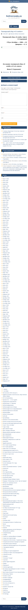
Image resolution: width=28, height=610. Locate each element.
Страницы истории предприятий (11, 550)
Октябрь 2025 (6, 197)
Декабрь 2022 (6, 256)
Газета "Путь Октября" (8, 425)
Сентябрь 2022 (6, 261)
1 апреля (5, 389)
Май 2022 (5, 269)
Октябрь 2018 (6, 344)
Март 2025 (5, 209)
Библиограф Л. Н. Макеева (9, 403)
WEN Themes (14, 608)
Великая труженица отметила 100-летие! (13, 134)
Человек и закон (7, 575)
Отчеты (5, 511)
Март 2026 (5, 187)
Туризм (4, 563)
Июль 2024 (5, 222)
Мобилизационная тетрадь (9, 495)
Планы (4, 518)
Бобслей (5, 416)
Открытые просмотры (8, 509)
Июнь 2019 (5, 330)
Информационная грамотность (10, 450)
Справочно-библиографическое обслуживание (14, 545)
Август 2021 (6, 283)
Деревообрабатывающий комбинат (12, 432)
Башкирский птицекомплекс (9, 401)
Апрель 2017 (6, 377)
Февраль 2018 (6, 359)
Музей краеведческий (8, 504)
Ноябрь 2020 (6, 299)
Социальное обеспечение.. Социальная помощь (14, 540)
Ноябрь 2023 (6, 236)
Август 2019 (6, 326)
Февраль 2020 (6, 316)
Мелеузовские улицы (8, 488)
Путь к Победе (6, 525)
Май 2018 (5, 354)
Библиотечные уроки (8, 414)
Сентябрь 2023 (6, 240)
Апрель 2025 (6, 207)
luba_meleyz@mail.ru (14, 1)
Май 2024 (5, 225)
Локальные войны (7, 477)
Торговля (5, 559)
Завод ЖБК (5, 441)
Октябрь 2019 (6, 323)
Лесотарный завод (7, 472)
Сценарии (5, 556)
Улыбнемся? (6, 565)
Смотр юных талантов (14, 78)
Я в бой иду (5, 593)
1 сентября (5, 391)
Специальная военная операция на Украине (13, 541)
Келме (4, 455)
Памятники (5, 513)
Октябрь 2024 (6, 218)
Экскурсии (5, 588)
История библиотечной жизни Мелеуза (12, 452)
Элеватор (5, 590)
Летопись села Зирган (17, 164)
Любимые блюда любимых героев (11, 479)
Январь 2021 (6, 296)
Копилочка (5, 468)
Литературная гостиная (9, 473)
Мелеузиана (6, 486)
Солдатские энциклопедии (9, 538)
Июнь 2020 (5, 308)
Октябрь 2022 (6, 260)
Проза (4, 524)
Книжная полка (6, 461)
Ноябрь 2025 (6, 195)
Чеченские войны (7, 581)
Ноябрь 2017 (6, 364)
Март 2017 (5, 379)
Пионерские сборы (16, 72)
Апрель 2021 (6, 290)
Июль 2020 (5, 307)
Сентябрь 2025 (6, 198)
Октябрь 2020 (6, 301)
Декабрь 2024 (6, 215)
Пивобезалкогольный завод (10, 515)
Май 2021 (5, 289)
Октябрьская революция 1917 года (11, 507)
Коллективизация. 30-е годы (10, 463)
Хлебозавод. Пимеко (8, 574)
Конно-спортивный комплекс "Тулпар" (12, 466)
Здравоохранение (7, 443)
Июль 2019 (5, 328)
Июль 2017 (5, 372)
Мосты (4, 497)
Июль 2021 (5, 285)
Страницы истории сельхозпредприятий (12, 552)
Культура (5, 470)
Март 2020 (5, 314)
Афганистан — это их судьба (10, 399)
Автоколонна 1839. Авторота (10, 393)
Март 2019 (5, 335)
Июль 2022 (5, 265)
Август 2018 (6, 348)
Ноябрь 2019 (6, 321)
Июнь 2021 (5, 287)
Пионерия (5, 516)
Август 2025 (6, 200)
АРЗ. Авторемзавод (7, 398)
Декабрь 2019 (6, 319)
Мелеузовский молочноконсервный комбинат (14, 490)
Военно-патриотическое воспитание (12, 421)
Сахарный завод (7, 532)
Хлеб (22, 72)
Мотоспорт (6, 499)
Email (2, 112)
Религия (5, 527)
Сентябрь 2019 (6, 325)
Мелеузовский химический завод (11, 493)
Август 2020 (6, 305)
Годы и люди (6, 427)
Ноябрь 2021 (6, 278)
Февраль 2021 (6, 294)
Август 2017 (6, 370)
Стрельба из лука (7, 554)
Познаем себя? (6, 520)
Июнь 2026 (5, 182)
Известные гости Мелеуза (9, 448)
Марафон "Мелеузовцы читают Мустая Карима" (15, 481)
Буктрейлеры (6, 417)
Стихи (4, 549)
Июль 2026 (5, 180)
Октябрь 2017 (6, 366)
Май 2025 (5, 206)
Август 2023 (6, 242)
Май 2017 (5, 375)
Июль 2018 (5, 350)
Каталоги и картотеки (8, 454)
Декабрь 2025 (6, 193)
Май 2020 (5, 310)
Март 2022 (5, 272)
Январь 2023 (6, 254)
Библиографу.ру (14, 16)
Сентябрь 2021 (6, 281)
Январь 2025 (6, 213)
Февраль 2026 (6, 189)
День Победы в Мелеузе (9, 430)
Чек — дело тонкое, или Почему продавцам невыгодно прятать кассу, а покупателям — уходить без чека (14, 144)
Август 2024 (6, 220)
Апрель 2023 (6, 249)
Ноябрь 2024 (6, 216)
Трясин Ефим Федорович (9, 561)
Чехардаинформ (7, 579)
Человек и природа (7, 577)
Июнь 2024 (5, 224)
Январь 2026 (6, 191)
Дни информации (7, 434)
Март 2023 (5, 251)
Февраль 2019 (6, 337)
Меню (15, 26)
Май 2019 (5, 332)
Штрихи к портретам (8, 586)
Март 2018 (5, 357)
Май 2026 (5, 184)
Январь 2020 (6, 317)
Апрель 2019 (6, 334)
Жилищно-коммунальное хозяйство (11, 439)
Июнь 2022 (5, 267)
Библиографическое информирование (12, 408)
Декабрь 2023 (6, 234)
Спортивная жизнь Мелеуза (10, 543)
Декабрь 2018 (6, 341)
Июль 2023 (5, 243)
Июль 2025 (5, 202)
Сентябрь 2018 (6, 346)
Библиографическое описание (10, 410)
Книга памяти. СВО (7, 459)
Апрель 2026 (6, 186)
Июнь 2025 (5, 204)
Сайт (2, 118)
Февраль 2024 (6, 231)
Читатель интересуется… (9, 583)
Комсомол (5, 464)
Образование (6, 72)
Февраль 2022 (6, 274)
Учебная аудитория (7, 567)
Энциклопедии (6, 592)
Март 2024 (5, 229)
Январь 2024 (6, 233)
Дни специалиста (7, 436)
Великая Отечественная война (10, 419)
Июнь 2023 (5, 245)
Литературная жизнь (8, 475)
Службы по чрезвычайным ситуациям (12, 536)
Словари (5, 534)
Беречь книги (14, 81)
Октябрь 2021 (6, 280)
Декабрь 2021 (6, 276)
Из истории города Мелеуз (9, 445)
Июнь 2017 (5, 373)
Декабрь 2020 (6, 298)
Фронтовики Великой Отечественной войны (14, 572)
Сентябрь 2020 (6, 303)
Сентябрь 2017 (6, 368)
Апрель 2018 (6, 355)
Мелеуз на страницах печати (10, 482)
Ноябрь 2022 (6, 258)
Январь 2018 (6, 361)
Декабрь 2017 (6, 363)
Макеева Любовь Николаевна (17, 34)
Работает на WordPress (8, 606)
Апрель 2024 (6, 227)
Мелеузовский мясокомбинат (10, 491)
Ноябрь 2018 (6, 343)
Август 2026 (6, 178)
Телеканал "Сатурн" (8, 558)
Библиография (6, 412)
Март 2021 (5, 292)
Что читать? (6, 584)
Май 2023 (5, 247)
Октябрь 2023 (6, 238)
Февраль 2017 (6, 381)
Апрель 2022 (6, 271)
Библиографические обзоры (10, 407)
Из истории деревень (8, 446)
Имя (2, 107)
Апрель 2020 (6, 312)
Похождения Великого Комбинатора (12, 522)
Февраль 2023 (6, 252)
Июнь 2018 (5, 352)
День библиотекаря (8, 428)
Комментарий (5, 92)
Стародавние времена (8, 547)
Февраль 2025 (6, 211)
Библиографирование (8, 405)
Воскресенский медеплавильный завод (12, 423)
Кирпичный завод (7, 457)
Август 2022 (6, 263)
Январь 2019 (6, 339)
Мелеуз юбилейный (7, 484)
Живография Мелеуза (8, 437)
